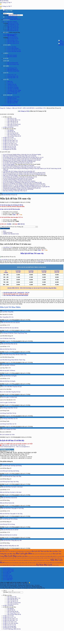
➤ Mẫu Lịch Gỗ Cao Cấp (9, 146)
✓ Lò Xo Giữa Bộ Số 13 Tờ (13, 50)
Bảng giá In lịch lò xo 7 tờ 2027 (11, 185)
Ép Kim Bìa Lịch (44, 565)
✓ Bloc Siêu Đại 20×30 (12, 121)
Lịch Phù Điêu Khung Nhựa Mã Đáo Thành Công (12, 359)
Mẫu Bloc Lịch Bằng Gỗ (45, 560)
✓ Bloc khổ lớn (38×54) (12, 30)
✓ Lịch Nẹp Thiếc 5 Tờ (12, 76)
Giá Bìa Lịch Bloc (22, 556)
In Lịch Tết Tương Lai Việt (10, 182)
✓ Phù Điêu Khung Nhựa (12, 71)
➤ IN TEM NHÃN (8, 578)
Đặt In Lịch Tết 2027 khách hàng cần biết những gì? (16, 168)
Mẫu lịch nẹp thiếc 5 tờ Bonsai (7, 370)
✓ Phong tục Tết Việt (11, 93)
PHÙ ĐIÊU (6, 66)
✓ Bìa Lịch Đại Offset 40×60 (13, 136)
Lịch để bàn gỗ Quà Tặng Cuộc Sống (9, 481)
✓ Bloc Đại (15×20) (11, 118)
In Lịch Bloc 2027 (7, 163)
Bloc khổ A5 (3, 551)
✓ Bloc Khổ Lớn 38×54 (12, 125)
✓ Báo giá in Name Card (12, 100)
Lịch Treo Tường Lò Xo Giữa (35, 560)
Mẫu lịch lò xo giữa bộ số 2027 (11, 172)
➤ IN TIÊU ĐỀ (7, 572)
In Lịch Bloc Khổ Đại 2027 (5, 558)
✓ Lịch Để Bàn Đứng (11, 18)
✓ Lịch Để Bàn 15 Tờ (11, 16)
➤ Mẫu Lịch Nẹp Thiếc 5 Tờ (10, 140)
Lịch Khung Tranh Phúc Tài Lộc (8, 413)
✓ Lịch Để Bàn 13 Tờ (11, 15)
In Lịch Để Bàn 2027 (8, 161)
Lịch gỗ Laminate (7, 179)
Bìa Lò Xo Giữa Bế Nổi (17, 551)
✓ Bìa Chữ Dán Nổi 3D (12, 133)
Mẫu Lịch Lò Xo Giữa (54, 562)
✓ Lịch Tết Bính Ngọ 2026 (13, 91)
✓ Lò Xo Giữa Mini (11, 47)
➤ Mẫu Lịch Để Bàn (8, 127)
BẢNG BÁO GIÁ (7, 95)
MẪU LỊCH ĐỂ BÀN (28, 108)
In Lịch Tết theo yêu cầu (30, 558)
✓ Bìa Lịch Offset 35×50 (12, 41)
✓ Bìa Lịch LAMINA (11, 34)
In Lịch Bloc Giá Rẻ (60, 556)
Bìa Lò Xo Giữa (9, 551)
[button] (3, 22)
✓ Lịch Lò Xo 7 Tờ (11, 74)
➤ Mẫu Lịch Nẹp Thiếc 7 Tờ (10, 142)
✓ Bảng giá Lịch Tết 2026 (12, 97)
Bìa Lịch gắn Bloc (24, 553)
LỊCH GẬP (6, 60)
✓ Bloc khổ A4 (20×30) (12, 26)
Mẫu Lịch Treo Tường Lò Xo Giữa (13, 565)
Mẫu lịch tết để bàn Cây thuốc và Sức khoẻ (10, 492)
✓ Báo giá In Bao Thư (11, 103)
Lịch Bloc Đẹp (5, 560)
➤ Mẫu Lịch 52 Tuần (8, 137)
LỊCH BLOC (6, 19)
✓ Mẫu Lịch (9, 81)
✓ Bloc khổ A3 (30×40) (12, 29)
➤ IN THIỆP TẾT (7, 579)
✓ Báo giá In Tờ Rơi (11, 98)
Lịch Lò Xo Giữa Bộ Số (23, 560)
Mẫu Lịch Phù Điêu (8, 165)
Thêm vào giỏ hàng (5, 228)
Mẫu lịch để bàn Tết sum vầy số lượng (11, 226)
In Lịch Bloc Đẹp (23, 558)
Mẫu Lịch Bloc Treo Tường (35, 562)
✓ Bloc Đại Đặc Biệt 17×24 (13, 120)
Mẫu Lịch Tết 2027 (17, 108)
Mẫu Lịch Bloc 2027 (26, 562)
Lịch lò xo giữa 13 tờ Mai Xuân (8, 402)
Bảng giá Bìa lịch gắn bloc (9, 188)
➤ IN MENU (6, 574)
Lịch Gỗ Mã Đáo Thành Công (7, 338)
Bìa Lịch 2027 (36, 551)
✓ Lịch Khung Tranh (11, 68)
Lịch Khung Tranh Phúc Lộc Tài (8, 424)
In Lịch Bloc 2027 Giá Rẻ (9, 167)
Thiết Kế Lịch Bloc (32, 565)
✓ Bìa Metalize (10, 130)
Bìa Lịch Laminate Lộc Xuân (7, 434)
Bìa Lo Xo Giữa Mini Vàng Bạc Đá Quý (10, 391)
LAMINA (5, 53)
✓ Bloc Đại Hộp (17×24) (12, 24)
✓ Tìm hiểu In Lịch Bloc (12, 87)
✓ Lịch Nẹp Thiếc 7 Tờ (12, 77)
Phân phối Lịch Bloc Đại (24, 565)
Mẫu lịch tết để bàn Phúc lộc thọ (8, 349)
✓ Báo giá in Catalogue (12, 101)
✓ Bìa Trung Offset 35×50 (12, 134)
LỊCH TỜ (5, 72)
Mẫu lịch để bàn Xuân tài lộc (7, 503)
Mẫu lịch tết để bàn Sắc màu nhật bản (9, 327)
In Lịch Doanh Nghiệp (8, 164)
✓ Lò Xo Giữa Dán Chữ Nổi (13, 51)
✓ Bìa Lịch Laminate (11, 55)
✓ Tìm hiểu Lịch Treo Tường (13, 90)
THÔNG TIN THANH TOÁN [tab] (11, 234)
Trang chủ (2, 108)
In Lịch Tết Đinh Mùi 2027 (10, 158)
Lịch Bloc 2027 (53, 558)
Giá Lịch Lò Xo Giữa (44, 556)
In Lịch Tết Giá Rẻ (7, 189)
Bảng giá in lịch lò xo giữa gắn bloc (12, 186)
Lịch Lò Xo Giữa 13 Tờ (13, 560)
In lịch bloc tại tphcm (8, 181)
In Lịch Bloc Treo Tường (14, 558)
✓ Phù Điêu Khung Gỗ (12, 69)
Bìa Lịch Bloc (45, 551)
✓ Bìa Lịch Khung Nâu (12, 62)
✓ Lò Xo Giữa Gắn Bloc (12, 48)
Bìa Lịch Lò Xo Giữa (37, 553)
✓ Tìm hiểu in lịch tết (11, 85)
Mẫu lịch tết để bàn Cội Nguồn (7, 381)
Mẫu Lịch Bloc (19, 562)
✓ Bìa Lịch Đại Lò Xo (12, 40)
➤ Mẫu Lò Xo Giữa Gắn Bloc (10, 145)
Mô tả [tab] (4, 231)
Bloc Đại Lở (6, 190)
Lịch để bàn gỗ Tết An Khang (7, 524)
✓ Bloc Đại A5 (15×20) (12, 23)
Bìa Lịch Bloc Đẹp (10, 553)
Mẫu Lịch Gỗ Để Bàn (8, 156)
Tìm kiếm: (5, 15)
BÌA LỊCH (6, 32)
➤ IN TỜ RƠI (6, 568)
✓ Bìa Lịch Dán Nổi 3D (12, 38)
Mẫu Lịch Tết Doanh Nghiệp (10, 175)
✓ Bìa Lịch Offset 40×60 (12, 43)
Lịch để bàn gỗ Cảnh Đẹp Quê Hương (9, 471)
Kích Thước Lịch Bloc (39, 558)
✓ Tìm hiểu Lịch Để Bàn (12, 88)
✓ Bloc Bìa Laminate (11, 21)
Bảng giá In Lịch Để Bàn (44, 261)
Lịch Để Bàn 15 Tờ (40, 108)
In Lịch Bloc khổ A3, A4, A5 (10, 157)
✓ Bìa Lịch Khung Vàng (12, 64)
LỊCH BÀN (6, 13)
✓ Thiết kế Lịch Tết (11, 84)
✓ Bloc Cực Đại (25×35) (12, 27)
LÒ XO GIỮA (7, 45)
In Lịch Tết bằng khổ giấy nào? (11, 174)
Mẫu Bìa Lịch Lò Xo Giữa (10, 562)
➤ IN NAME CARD (8, 571)
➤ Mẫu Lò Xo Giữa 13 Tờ (9, 143)
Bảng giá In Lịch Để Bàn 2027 (10, 183)
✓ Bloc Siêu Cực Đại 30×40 (13, 124)
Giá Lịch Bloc (36, 556)
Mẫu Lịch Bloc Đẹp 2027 (44, 562)
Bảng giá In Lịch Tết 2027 (9, 160)
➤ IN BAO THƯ (7, 575)
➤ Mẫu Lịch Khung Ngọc (9, 147)
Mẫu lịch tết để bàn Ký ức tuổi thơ (8, 535)
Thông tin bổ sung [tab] (7, 232)
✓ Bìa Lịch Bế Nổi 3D (12, 37)
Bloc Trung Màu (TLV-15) (6, 317)
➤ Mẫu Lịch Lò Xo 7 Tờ (9, 139)
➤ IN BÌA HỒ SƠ (7, 577)
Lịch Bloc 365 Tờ (47, 558)
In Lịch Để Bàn (4, 259)
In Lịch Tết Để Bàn (8, 178)
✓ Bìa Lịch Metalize (11, 35)
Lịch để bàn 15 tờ (7, 247)
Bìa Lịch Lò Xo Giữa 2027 (48, 553)
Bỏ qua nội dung (4, 0)
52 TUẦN (5, 58)
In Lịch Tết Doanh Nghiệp (9, 154)
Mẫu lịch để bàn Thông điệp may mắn (9, 545)
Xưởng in (8, 108)
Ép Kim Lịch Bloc (55, 565)
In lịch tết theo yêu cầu (8, 176)
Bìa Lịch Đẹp (10, 556)
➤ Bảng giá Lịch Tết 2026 (9, 149)
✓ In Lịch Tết (9, 83)
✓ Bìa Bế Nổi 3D (10, 131)
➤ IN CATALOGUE (8, 569)
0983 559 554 (20, 224)
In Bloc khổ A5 (53, 556)
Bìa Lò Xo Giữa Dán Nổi (26, 551)
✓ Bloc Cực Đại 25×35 (12, 122)
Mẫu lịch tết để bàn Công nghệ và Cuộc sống (11, 513)
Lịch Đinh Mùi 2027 (8, 171)
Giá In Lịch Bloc (31, 556)
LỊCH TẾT (6, 79)
